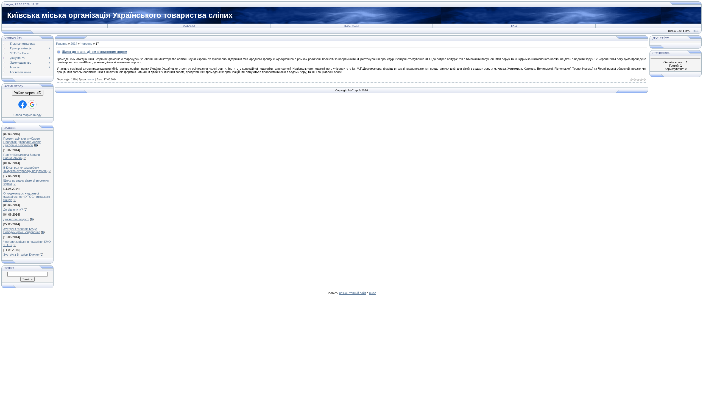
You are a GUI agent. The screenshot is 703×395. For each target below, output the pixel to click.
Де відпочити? (13, 209)
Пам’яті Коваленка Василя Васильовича (21, 156)
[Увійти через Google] (32, 104)
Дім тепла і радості (16, 219)
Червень (86, 43)
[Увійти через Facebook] (22, 104)
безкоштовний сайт (352, 293)
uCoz (372, 293)
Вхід (514, 25)
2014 (74, 43)
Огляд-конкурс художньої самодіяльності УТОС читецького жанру (26, 197)
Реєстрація (351, 25)
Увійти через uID (27, 93)
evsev (91, 79)
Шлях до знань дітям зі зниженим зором (94, 52)
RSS (696, 30)
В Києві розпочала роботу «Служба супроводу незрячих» (25, 169)
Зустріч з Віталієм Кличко (21, 254)
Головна (189, 25)
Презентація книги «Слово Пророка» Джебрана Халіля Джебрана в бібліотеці (22, 142)
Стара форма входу (27, 115)
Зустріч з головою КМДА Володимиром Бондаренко (21, 230)
